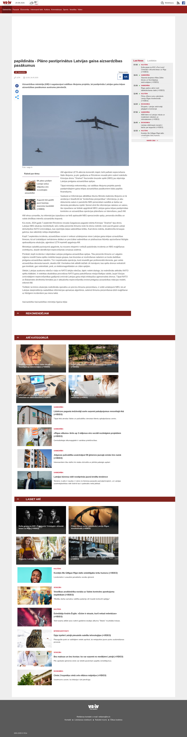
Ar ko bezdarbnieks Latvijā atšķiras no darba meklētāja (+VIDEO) (90, 396)
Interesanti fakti (37, 9)
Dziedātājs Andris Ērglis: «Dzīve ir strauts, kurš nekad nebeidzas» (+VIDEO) (85, 615)
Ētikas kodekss (116, 720)
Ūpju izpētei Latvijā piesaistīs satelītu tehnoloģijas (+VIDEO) (82, 635)
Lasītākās (151, 61)
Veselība (73, 9)
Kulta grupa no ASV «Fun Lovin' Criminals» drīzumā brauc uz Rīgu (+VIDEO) (41, 527)
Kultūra (47, 9)
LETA (18, 78)
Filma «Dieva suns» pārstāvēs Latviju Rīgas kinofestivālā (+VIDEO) (90, 527)
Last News (138, 61)
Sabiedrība (7, 9)
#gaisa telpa (61, 302)
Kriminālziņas (56, 9)
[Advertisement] (93, 39)
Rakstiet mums (101, 720)
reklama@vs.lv (104, 717)
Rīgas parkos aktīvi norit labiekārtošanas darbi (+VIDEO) (91, 365)
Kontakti (68, 720)
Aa (120, 77)
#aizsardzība (28, 302)
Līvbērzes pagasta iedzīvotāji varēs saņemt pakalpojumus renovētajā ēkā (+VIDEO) (89, 412)
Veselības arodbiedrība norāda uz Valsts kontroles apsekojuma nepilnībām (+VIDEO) (84, 593)
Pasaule (16, 9)
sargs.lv (29, 167)
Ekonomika (24, 9)
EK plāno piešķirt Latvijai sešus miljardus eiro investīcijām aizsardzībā (38, 187)
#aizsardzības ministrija (45, 302)
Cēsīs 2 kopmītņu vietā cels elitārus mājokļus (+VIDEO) (80, 675)
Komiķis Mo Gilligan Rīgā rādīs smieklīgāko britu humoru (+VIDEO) (86, 573)
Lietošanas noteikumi (83, 720)
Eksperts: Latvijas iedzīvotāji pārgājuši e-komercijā (41, 559)
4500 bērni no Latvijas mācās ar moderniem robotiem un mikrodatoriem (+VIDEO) (37, 396)
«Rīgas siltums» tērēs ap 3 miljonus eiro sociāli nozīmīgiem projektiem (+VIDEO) (87, 434)
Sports (65, 9)
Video (80, 9)
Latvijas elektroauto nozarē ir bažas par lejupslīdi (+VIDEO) (92, 558)
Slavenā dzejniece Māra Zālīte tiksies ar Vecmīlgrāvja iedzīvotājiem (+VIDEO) (36, 365)
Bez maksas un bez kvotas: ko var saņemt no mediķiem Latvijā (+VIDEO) (88, 657)
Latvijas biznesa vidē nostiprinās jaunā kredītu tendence (81, 477)
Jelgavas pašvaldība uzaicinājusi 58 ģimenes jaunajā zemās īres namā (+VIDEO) (87, 456)
